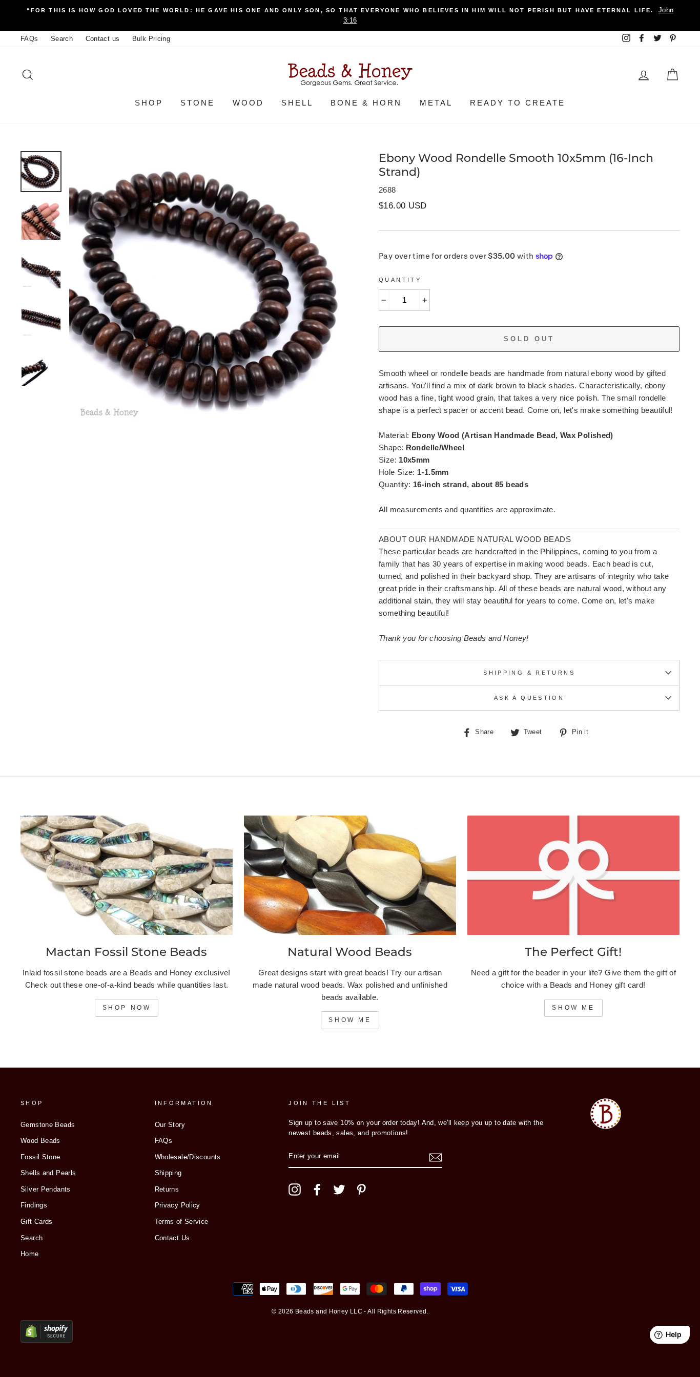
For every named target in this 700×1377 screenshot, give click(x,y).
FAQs (29, 39)
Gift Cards (36, 1221)
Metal (436, 102)
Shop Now (126, 1007)
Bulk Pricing (151, 39)
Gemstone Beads (47, 1125)
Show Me (349, 1020)
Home (29, 1254)
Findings (33, 1205)
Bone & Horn (366, 102)
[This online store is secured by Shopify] (46, 1340)
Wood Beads (40, 1140)
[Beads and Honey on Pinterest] (361, 1189)
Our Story (170, 1125)
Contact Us (172, 1238)
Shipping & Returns (529, 673)
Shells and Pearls (48, 1173)
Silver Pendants (45, 1189)
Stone (197, 102)
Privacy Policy (177, 1205)
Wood (248, 102)
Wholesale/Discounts (188, 1157)
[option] (350, 15)
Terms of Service (182, 1221)
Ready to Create (517, 102)
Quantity (400, 280)
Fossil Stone (40, 1157)
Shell (297, 102)
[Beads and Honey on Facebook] (317, 1189)
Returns (167, 1189)
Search (62, 39)
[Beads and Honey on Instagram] (295, 1189)
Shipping (168, 1173)
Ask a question (529, 698)
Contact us (103, 39)
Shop (149, 102)
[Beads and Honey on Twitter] (339, 1189)
